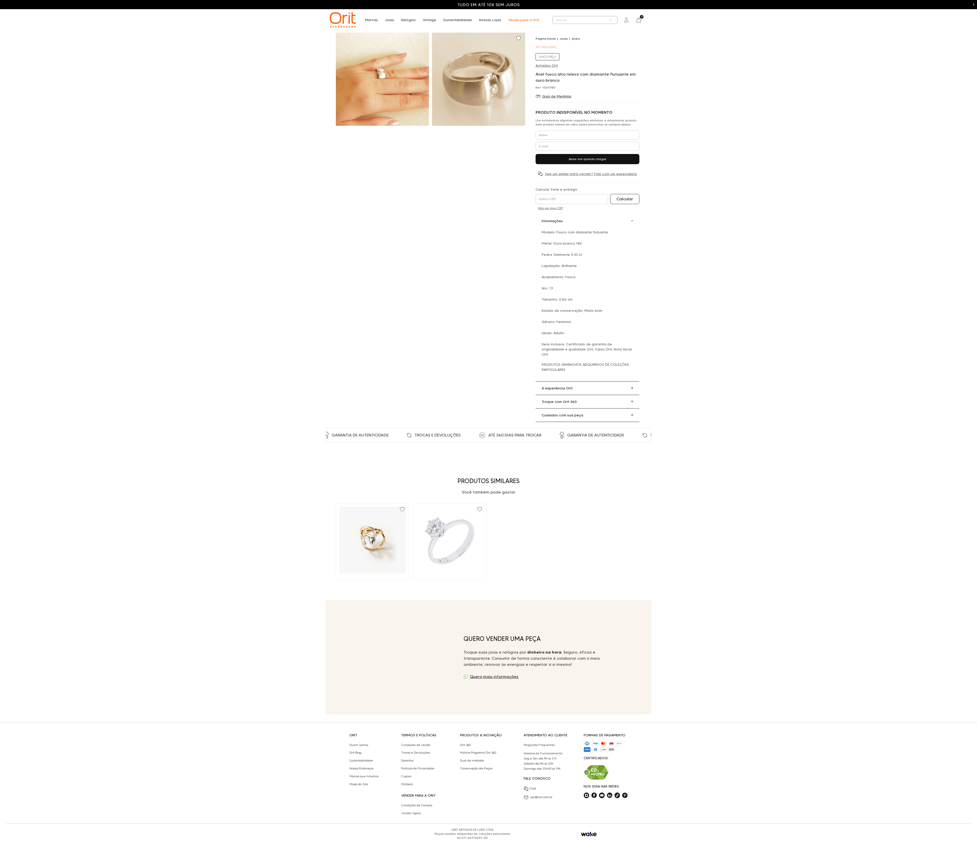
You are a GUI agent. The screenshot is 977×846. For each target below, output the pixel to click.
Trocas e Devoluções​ (415, 752)
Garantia (407, 760)
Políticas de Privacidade (417, 768)
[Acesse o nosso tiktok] (617, 795)
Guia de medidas (472, 760)
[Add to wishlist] (519, 39)
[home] (343, 19)
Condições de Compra (416, 805)
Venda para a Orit (523, 20)
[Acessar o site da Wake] (589, 834)
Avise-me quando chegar (587, 159)
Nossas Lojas (490, 20)
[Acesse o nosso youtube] (602, 795)
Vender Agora (411, 813)
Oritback (407, 784)
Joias (389, 20)
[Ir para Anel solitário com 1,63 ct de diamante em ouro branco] (449, 542)
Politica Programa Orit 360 (478, 752)
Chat (532, 788)
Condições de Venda (415, 745)
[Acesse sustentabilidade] (596, 772)
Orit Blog (355, 752)
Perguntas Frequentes (539, 745)
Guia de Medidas (556, 96)
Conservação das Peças (476, 768)
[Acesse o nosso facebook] (594, 795)
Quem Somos (358, 745)
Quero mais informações (494, 676)
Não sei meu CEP (550, 208)
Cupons (406, 776)
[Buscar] (611, 20)
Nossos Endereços (361, 768)
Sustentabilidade (457, 20)
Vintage (429, 20)
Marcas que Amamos (364, 776)
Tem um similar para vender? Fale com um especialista (591, 174)
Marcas (371, 20)
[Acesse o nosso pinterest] (625, 795)
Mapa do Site (358, 784)
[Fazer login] (626, 20)
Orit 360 (465, 745)
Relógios (408, 20)
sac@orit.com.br (541, 797)
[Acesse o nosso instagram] (586, 795)
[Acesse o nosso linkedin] (609, 795)
